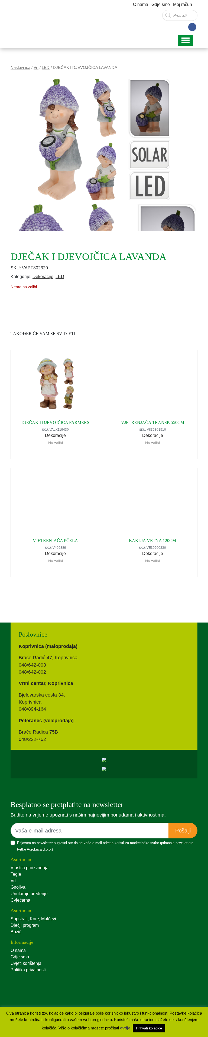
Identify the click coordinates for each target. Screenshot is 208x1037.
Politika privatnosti (28, 970)
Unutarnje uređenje (29, 893)
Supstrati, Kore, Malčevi (33, 918)
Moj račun (182, 4)
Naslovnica (20, 67)
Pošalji (183, 831)
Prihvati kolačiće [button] (149, 1028)
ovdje (125, 1028)
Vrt (36, 67)
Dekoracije (42, 276)
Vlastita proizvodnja (29, 867)
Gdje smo (160, 4)
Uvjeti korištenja (26, 963)
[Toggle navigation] (185, 40)
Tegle (16, 874)
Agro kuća (34, 18)
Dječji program (25, 925)
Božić (16, 931)
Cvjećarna (20, 900)
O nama (140, 4)
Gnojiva (18, 887)
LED (46, 67)
